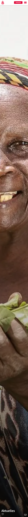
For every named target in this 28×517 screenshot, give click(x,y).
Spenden (18, 2)
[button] (2, 514)
